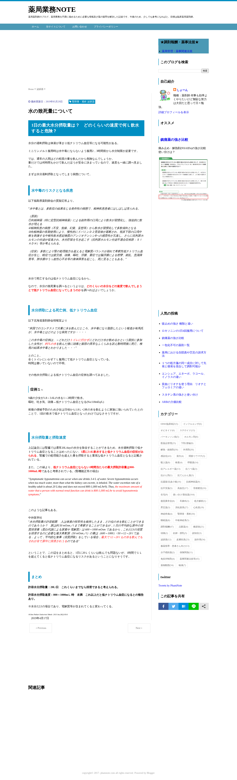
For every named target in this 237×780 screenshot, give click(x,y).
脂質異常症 (168, 501)
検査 (178, 462)
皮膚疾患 (182, 539)
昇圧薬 (165, 507)
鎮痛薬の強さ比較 (174, 139)
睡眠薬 (165, 520)
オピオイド (168, 430)
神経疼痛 (166, 514)
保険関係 (186, 552)
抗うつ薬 (191, 469)
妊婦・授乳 (180, 533)
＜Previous (40, 628)
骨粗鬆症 (199, 488)
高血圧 (182, 488)
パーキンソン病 (170, 436)
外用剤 (188, 449)
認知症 (196, 533)
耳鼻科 (184, 501)
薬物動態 (167, 565)
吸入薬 (165, 462)
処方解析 (200, 501)
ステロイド (187, 430)
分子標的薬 (168, 552)
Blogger (150, 773)
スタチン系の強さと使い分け (180, 394)
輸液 (182, 565)
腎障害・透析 (186, 514)
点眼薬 (183, 526)
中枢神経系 (182, 520)
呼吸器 (193, 462)
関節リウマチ (197, 456)
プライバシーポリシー (106, 26)
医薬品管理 (168, 443)
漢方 (180, 456)
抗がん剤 (166, 475)
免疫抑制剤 (168, 558)
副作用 (199, 539)
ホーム (35, 26)
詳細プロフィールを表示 (173, 112)
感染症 (166, 456)
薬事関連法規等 (189, 558)
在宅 (164, 494)
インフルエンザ (192, 424)
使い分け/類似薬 (183, 494)
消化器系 (181, 507)
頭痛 (164, 533)
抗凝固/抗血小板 (171, 481)
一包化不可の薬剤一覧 (176, 345)
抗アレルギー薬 (170, 469)
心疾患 (198, 507)
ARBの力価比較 (172, 401)
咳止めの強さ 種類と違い (177, 323)
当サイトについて (55, 26)
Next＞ (139, 628)
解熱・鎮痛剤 (169, 449)
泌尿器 (166, 539)
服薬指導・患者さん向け (175, 546)
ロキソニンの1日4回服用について (183, 330)
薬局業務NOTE (52, 9)
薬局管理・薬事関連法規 (177, 51)
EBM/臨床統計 (169, 424)
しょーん (182, 90)
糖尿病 (198, 526)
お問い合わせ (79, 26)
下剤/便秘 (187, 443)
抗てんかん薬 (185, 475)
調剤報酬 (167, 526)
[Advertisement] (89, 57)
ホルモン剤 (191, 436)
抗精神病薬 (193, 481)
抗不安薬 (166, 488)
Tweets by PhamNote (170, 585)
